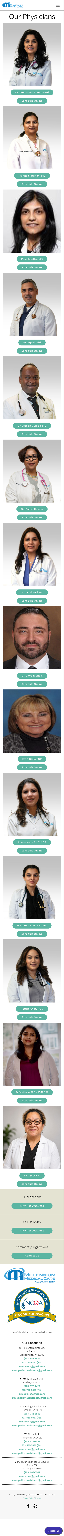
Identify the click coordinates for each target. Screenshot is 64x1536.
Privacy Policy (28, 1498)
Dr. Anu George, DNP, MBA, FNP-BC (32, 1092)
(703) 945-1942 (32, 1358)
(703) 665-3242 (32, 1472)
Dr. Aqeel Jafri (32, 342)
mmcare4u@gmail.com (32, 1366)
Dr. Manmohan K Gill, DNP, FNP (32, 842)
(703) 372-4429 (32, 1386)
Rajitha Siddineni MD (32, 175)
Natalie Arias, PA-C (32, 1008)
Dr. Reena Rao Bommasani (32, 92)
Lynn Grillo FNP (32, 759)
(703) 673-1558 (32, 1441)
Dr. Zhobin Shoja (32, 675)
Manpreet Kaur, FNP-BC (32, 925)
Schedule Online (32, 100)
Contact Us (32, 1255)
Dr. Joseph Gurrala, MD (32, 425)
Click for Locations (32, 1205)
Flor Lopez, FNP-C (32, 1176)
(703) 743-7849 (32, 1413)
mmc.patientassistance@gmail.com (32, 1370)
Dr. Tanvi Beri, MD (32, 592)
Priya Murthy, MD (32, 259)
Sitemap (38, 1498)
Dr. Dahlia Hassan (32, 509)
